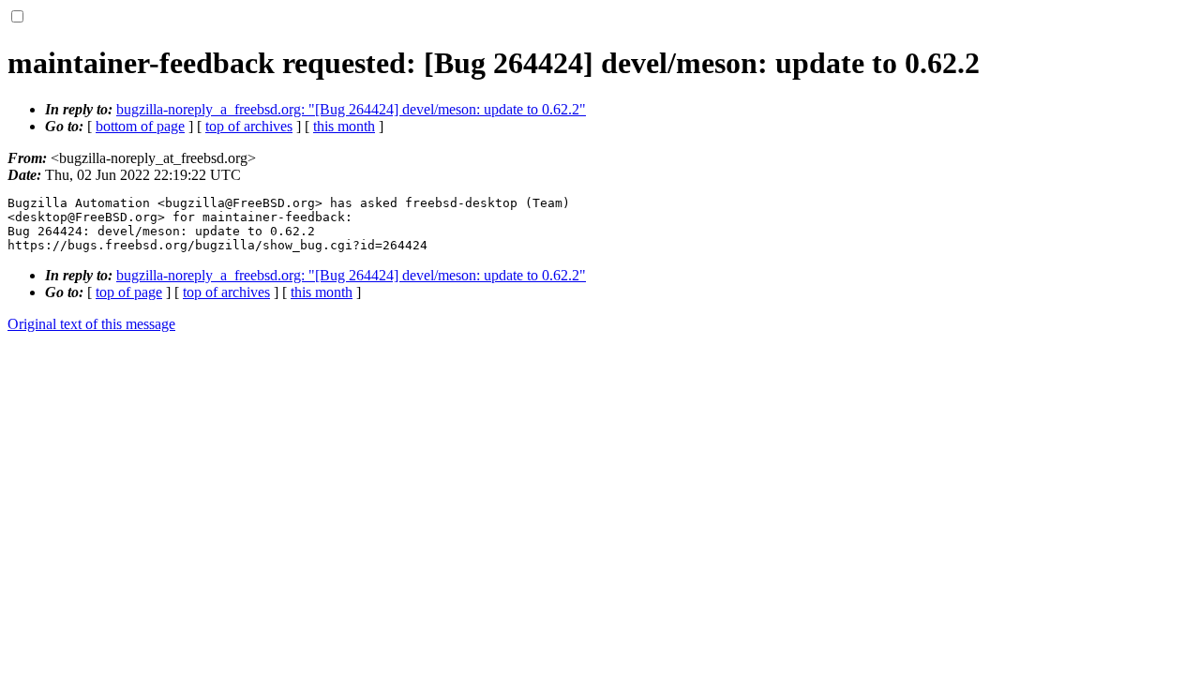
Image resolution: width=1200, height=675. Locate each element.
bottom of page (140, 126)
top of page (129, 292)
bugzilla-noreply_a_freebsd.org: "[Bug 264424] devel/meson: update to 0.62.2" (351, 109)
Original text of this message (91, 324)
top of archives (248, 126)
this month (344, 126)
